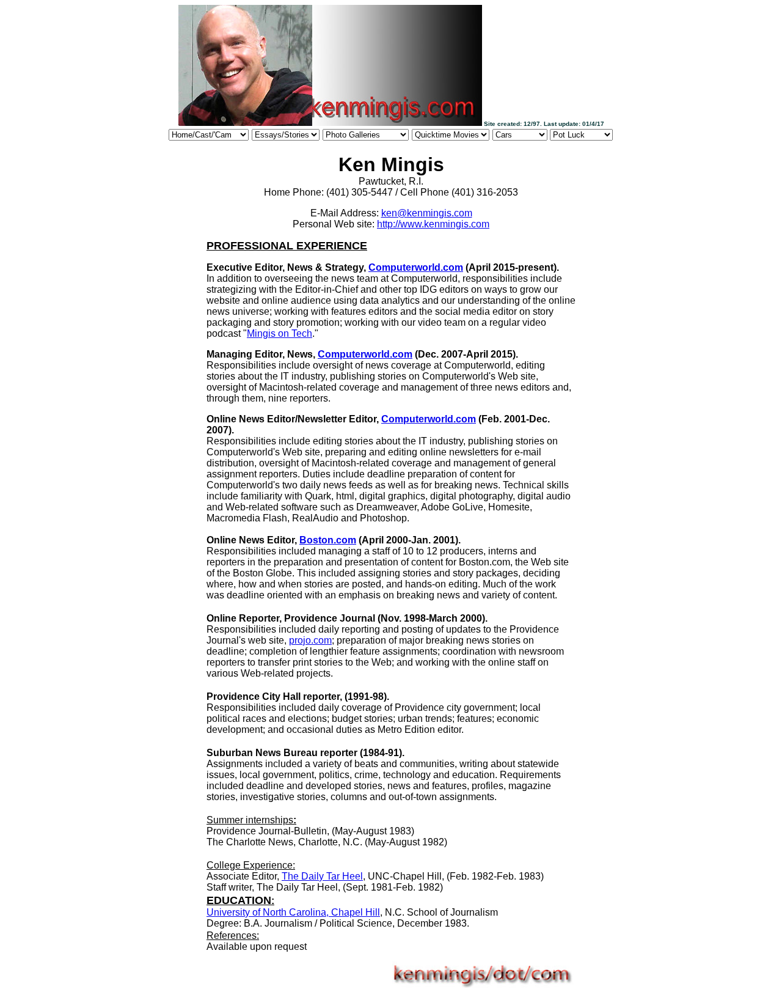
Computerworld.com (415, 267)
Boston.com (327, 540)
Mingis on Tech (279, 333)
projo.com (310, 640)
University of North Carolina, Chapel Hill (293, 912)
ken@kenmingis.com (426, 213)
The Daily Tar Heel (322, 876)
